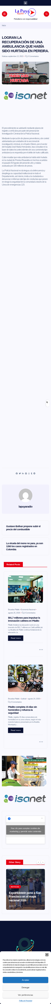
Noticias (5, 56)
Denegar (26, 987)
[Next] (43, 862)
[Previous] (38, 862)
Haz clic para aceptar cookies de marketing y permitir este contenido (25, 829)
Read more (16, 638)
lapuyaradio (25, 506)
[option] (25, 889)
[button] (47, 954)
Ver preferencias (25, 995)
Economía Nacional (28, 609)
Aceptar (25, 980)
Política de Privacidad (25, 1001)
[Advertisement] (25, 115)
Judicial (23, 699)
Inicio (4, 25)
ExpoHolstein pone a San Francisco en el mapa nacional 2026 (25, 896)
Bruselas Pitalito (13, 609)
